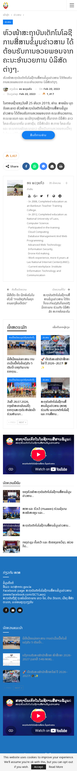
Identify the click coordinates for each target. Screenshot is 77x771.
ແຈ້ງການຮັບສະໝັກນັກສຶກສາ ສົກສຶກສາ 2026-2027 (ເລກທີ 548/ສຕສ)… (47, 657)
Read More (56, 767)
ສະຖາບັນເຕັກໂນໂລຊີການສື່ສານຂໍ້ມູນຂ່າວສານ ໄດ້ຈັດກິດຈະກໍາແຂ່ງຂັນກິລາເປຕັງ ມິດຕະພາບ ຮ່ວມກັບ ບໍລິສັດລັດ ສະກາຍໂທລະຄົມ (55, 303)
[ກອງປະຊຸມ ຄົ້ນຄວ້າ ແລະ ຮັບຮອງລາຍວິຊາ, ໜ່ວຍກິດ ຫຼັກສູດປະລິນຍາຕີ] (11, 546)
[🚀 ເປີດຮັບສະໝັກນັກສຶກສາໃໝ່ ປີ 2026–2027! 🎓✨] (55, 345)
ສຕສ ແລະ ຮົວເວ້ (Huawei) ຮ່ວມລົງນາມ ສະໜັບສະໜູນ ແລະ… (45, 510)
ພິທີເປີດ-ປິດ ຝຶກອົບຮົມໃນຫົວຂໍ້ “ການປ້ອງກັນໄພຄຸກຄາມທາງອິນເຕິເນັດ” (20, 299)
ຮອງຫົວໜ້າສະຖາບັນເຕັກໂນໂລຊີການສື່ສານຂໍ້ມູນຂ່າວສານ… (47, 493)
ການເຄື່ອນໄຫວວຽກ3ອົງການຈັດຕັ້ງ (21, 337)
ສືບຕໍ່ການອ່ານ (38, 135)
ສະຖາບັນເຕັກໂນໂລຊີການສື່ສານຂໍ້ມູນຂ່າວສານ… (46, 525)
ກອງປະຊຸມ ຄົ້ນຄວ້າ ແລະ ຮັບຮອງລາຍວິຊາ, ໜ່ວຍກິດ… (48, 544)
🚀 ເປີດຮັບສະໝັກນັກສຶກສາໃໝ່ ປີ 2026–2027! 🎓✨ (45, 673)
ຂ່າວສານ (8, 22)
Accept (38, 767)
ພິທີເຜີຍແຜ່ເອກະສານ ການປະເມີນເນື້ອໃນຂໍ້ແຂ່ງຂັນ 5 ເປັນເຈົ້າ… (45, 640)
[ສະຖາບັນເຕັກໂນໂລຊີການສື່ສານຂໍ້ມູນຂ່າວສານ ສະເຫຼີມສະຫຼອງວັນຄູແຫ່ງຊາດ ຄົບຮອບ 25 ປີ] (11, 530)
